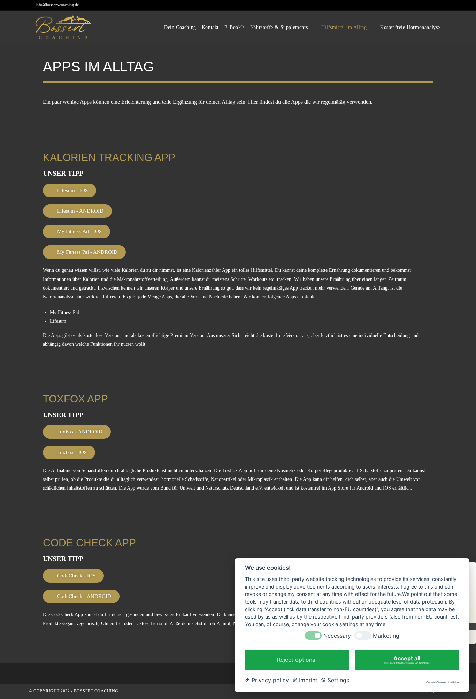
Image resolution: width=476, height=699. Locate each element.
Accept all (407, 660)
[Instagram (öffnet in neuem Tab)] (444, 5)
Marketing (386, 635)
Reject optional (297, 659)
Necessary (337, 635)
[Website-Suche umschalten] (447, 27)
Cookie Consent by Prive (442, 682)
